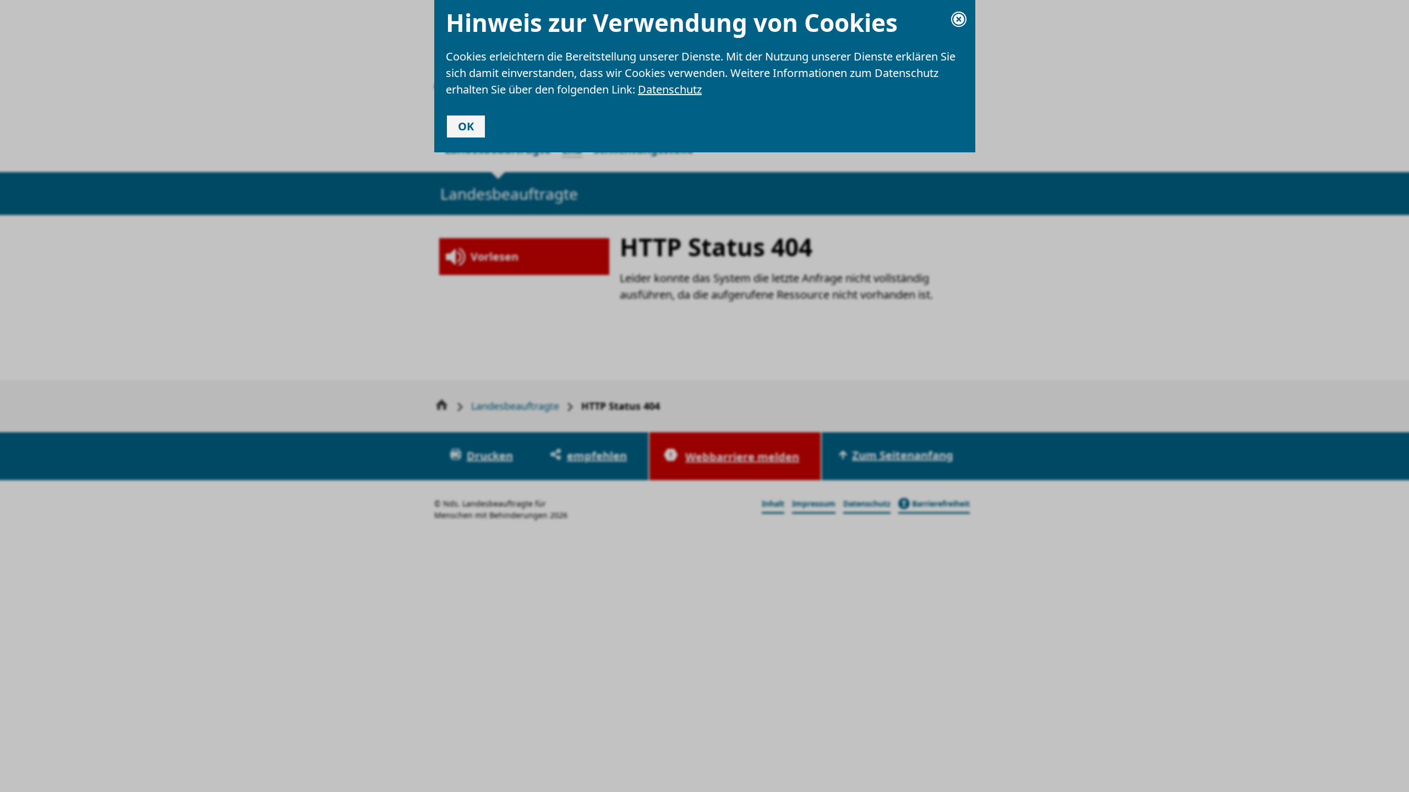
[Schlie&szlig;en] (958, 19)
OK (466, 126)
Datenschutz (670, 89)
